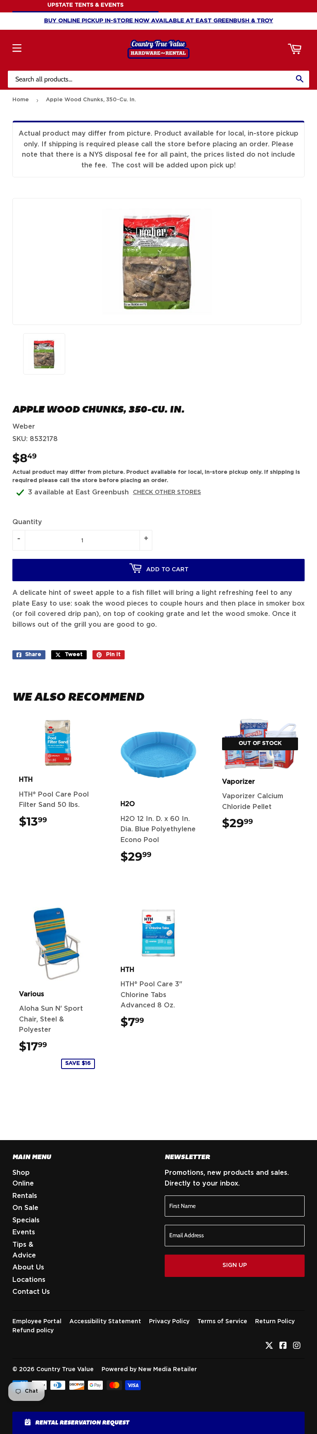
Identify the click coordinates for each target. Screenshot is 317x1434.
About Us (28, 1267)
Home (20, 100)
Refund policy (33, 1331)
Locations (28, 1280)
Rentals (24, 1196)
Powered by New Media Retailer (149, 1369)
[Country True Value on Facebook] (283, 1346)
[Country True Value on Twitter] (269, 1346)
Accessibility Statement (105, 1321)
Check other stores (167, 492)
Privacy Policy (169, 1321)
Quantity (27, 522)
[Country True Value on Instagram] (296, 1346)
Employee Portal (37, 1321)
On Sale (25, 1208)
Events (23, 1232)
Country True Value (65, 1369)
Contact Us (31, 1291)
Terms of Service (222, 1321)
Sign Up (234, 1265)
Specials (26, 1220)
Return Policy (275, 1321)
